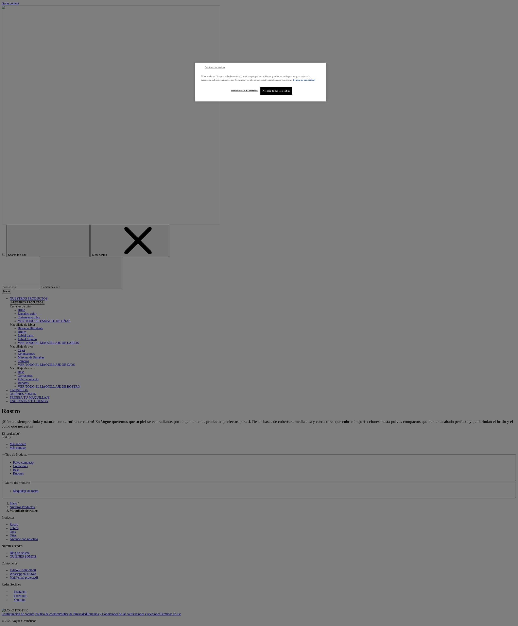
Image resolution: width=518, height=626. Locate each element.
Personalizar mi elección (244, 90)
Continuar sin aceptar (215, 67)
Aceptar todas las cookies (276, 91)
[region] (260, 82)
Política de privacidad (303, 80)
